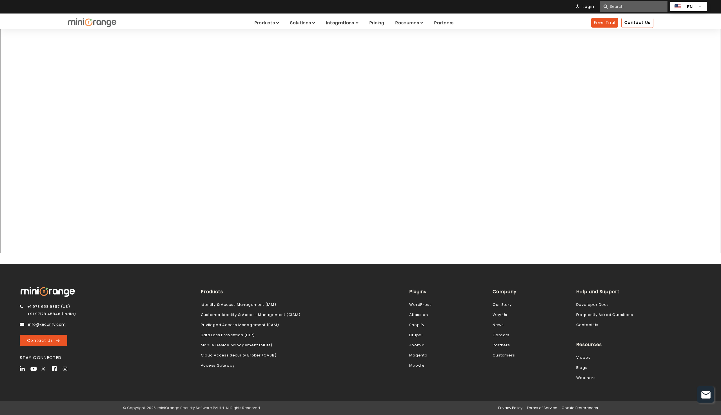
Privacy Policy (510, 407)
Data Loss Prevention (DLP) (228, 335)
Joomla (417, 345)
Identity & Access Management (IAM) (238, 304)
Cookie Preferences (580, 407)
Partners (501, 345)
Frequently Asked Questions (604, 314)
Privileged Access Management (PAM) (240, 324)
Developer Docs (592, 304)
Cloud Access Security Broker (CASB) (239, 355)
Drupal (416, 335)
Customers (504, 355)
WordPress (420, 304)
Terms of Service (542, 407)
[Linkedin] (24, 368)
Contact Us (41, 340)
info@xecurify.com (47, 324)
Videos (583, 357)
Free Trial (604, 22)
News (498, 324)
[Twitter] (46, 368)
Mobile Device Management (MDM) (236, 345)
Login (588, 6)
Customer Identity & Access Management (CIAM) (251, 314)
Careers (501, 335)
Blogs (582, 367)
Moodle (417, 365)
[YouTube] (35, 368)
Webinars (586, 377)
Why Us (500, 314)
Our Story (502, 304)
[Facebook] (56, 368)
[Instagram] (67, 368)
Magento (418, 355)
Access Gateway (218, 365)
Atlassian (418, 314)
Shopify (416, 324)
